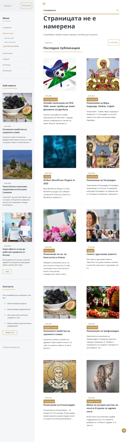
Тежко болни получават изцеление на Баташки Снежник (15, 189)
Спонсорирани (50, 99)
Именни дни (9, 38)
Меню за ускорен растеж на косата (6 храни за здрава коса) (102, 408)
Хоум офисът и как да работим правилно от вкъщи (14, 252)
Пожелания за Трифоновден (103, 330)
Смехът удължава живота (101, 254)
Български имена (11, 46)
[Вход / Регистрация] (117, 10)
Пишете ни (9, 332)
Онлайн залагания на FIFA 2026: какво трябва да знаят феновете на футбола (59, 106)
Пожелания (92, 99)
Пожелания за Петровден (101, 180)
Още (7, 271)
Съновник (7, 28)
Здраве (90, 250)
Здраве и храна (50, 327)
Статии (47, 176)
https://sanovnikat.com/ (12, 347)
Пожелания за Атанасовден (59, 404)
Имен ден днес (10, 42)
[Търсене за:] (75, 42)
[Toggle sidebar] (44, 4)
